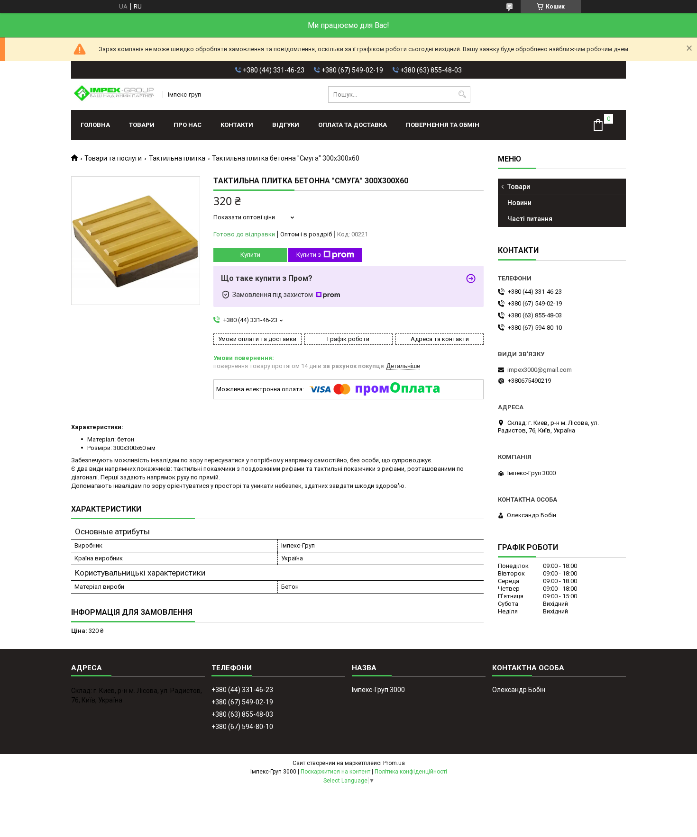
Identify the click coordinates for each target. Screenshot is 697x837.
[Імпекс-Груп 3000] (113, 94)
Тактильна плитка (177, 158)
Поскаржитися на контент (335, 771)
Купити (250, 254)
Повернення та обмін (442, 124)
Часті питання (529, 219)
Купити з (308, 254)
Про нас (188, 124)
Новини (519, 203)
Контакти (236, 124)
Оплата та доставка (352, 124)
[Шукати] (462, 94)
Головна (95, 124)
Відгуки (285, 124)
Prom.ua (394, 763)
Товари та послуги (113, 158)
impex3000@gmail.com (539, 369)
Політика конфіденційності (411, 771)
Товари (142, 124)
